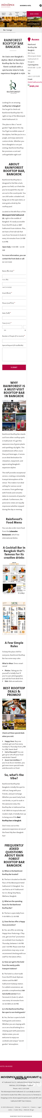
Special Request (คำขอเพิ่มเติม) (12, 345)
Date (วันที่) (6, 313)
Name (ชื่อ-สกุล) (8, 270)
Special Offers (4, 14)
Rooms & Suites (17, 13)
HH (5, 330)
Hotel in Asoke (6, 1066)
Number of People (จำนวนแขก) (13, 336)
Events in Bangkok (24, 13)
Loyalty (25, 1072)
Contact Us (25, 1107)
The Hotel (10, 14)
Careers (33, 1107)
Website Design (29, 1110)
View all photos (33, 24)
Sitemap (17, 1107)
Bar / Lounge (7, 30)
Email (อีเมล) (7, 292)
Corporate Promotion (9, 1072)
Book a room (34, 14)
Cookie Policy (18, 1110)
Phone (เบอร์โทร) (8, 303)
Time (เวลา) (6, 323)
